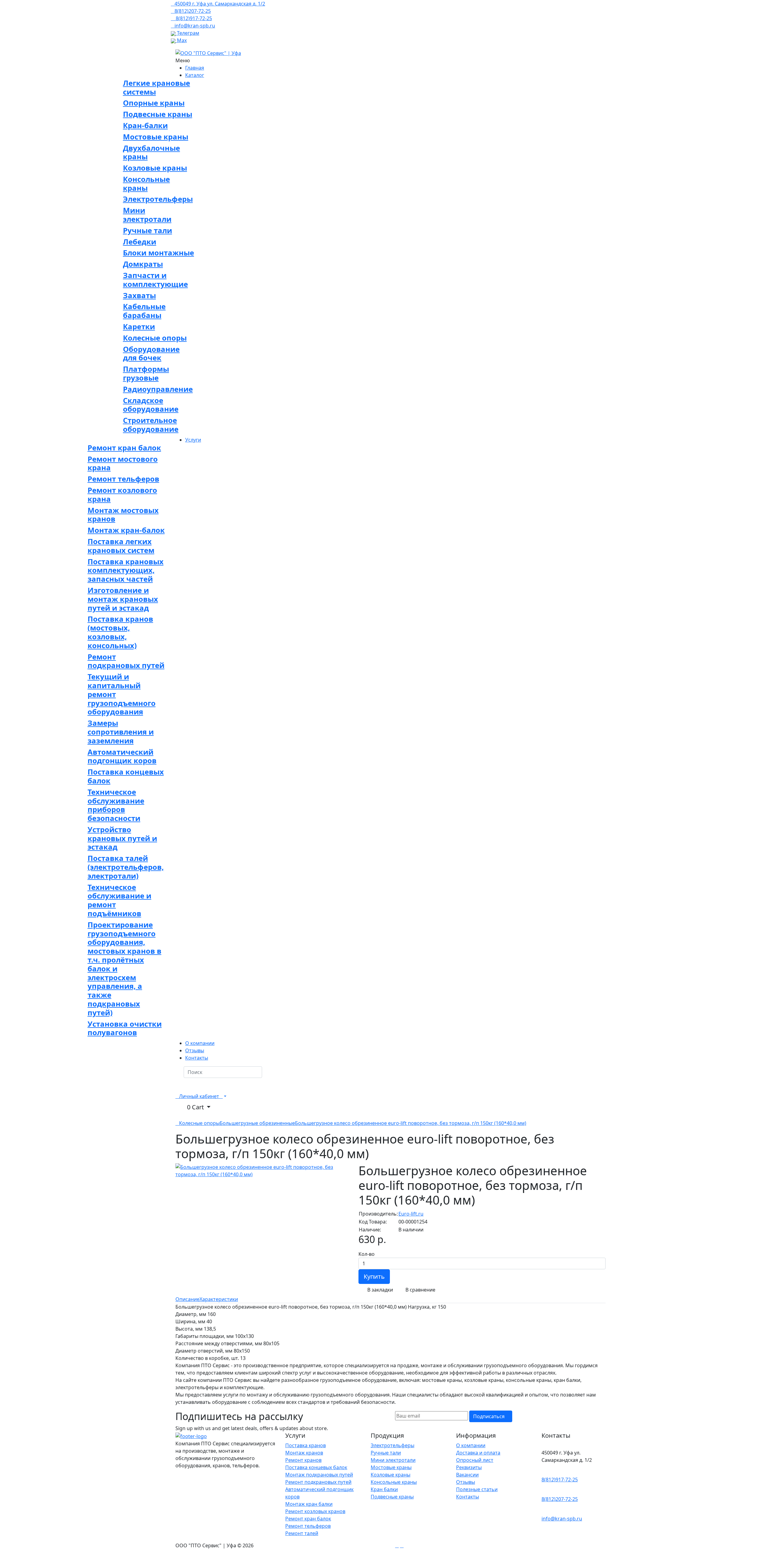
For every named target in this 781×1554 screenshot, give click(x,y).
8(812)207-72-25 (560, 1499)
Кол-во (366, 1254)
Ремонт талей (301, 1533)
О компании (470, 1445)
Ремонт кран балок (308, 1518)
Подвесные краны (392, 1496)
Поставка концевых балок (316, 1467)
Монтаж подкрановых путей (319, 1474)
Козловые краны (390, 1474)
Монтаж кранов (304, 1452)
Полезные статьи (477, 1489)
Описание (187, 1299)
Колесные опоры (199, 1123)
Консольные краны (394, 1482)
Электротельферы (392, 1445)
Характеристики (219, 1299)
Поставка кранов (305, 1445)
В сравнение (419, 1289)
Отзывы (465, 1482)
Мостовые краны (391, 1467)
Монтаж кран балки (309, 1504)
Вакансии (467, 1474)
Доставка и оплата (478, 1452)
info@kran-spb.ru (562, 1518)
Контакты (467, 1496)
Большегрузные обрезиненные (257, 1123)
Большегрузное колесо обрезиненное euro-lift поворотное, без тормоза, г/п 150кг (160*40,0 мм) (410, 1123)
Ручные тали (386, 1452)
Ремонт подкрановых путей (318, 1482)
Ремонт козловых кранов (315, 1511)
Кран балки (384, 1489)
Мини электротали (393, 1460)
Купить (374, 1276)
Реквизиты (469, 1467)
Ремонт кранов (303, 1460)
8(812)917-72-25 (560, 1479)
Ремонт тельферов (308, 1526)
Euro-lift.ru (410, 1213)
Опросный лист (474, 1460)
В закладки (379, 1289)
